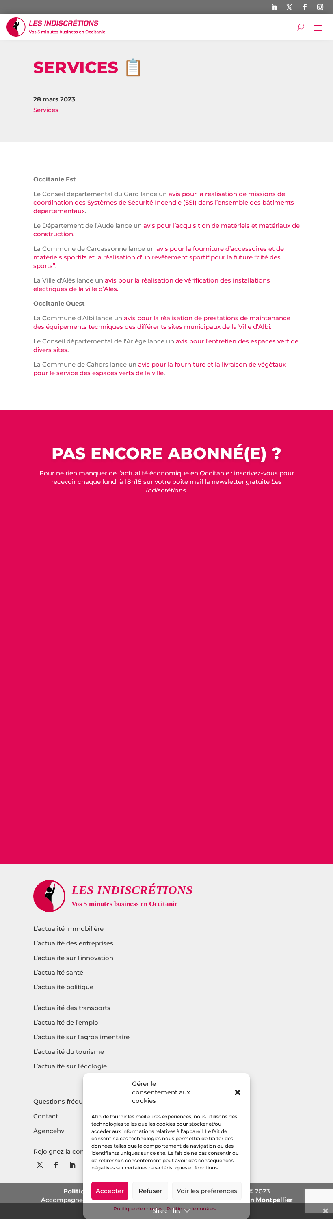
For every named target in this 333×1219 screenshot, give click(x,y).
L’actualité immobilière (69, 928)
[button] (238, 1092)
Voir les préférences (207, 1191)
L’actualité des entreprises (73, 943)
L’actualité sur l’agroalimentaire (81, 1037)
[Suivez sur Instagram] (320, 7)
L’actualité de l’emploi (66, 1022)
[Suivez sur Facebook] (305, 7)
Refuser (150, 1191)
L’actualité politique (63, 987)
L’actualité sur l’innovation (73, 958)
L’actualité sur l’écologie (70, 1066)
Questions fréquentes (66, 1101)
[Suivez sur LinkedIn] (274, 7)
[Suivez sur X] (289, 7)
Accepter (110, 1191)
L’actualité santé (58, 972)
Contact (45, 1116)
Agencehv (48, 1131)
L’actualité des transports (71, 1008)
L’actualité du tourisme (68, 1051)
